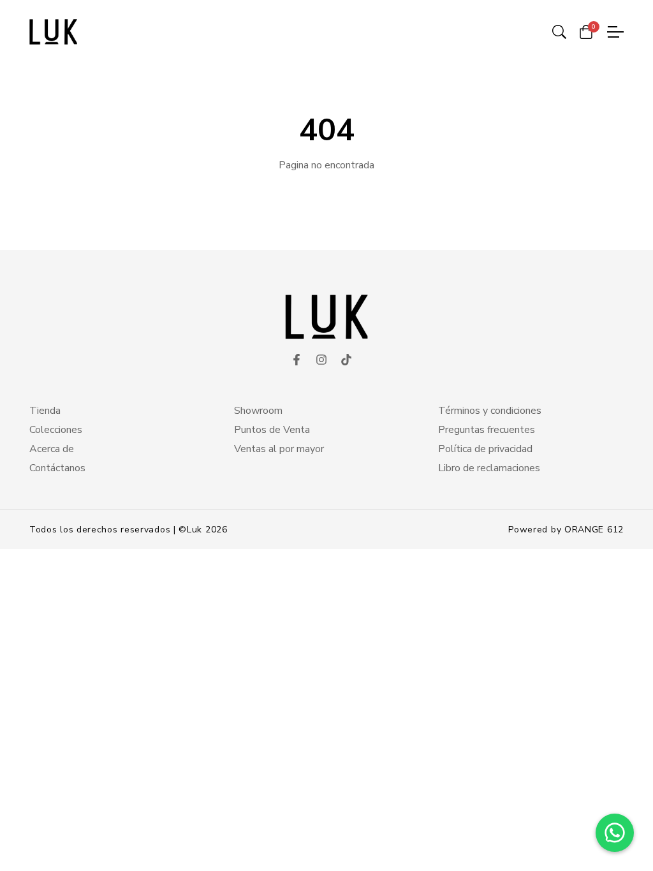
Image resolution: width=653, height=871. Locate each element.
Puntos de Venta (272, 430)
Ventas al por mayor (279, 449)
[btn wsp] (615, 833)
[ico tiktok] (346, 360)
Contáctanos (57, 468)
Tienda (45, 411)
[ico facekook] (296, 360)
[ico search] (559, 32)
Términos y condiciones (489, 411)
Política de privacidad (485, 449)
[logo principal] (53, 32)
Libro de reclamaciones (489, 468)
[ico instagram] (321, 360)
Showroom (258, 411)
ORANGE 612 (594, 529)
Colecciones (55, 430)
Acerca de (51, 449)
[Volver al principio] (34, 836)
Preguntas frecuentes (486, 430)
